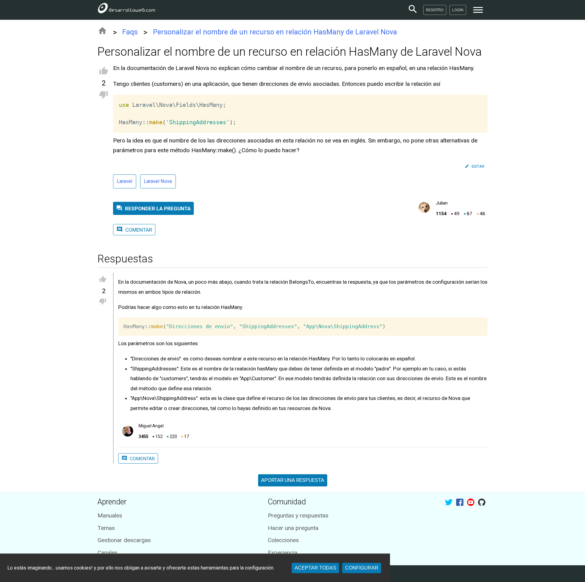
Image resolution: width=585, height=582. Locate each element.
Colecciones (283, 540)
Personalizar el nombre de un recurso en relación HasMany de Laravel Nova (275, 32)
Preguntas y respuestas (298, 515)
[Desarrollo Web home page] (126, 10)
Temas (106, 527)
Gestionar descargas (124, 540)
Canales (108, 552)
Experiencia (282, 552)
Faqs (130, 32)
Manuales (110, 515)
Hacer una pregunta (293, 527)
